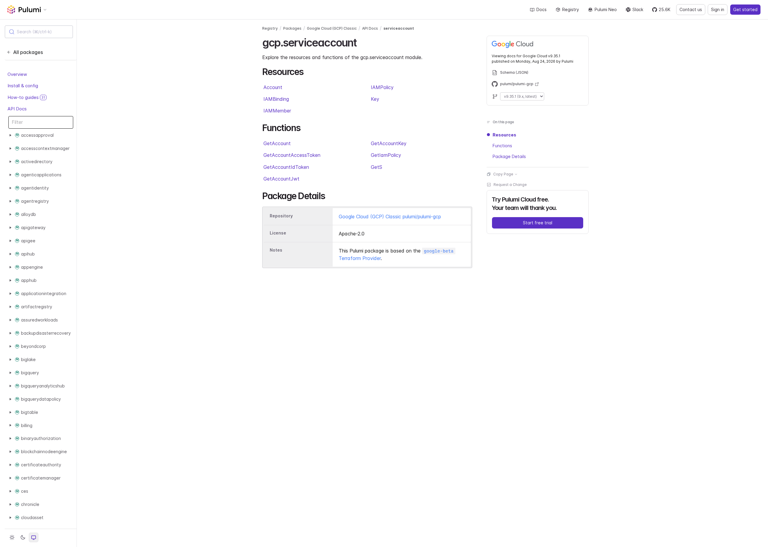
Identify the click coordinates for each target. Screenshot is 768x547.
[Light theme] (12, 537)
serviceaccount (398, 28)
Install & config (23, 85)
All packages (28, 52)
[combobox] (39, 31)
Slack (637, 9)
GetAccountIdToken (286, 167)
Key (375, 99)
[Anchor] (362, 41)
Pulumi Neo (606, 9)
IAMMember (277, 111)
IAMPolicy (382, 87)
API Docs (17, 109)
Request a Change (510, 184)
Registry (570, 9)
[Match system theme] (33, 537)
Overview (17, 74)
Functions (502, 145)
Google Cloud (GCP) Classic (332, 28)
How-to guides (26, 97)
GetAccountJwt (281, 179)
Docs (541, 9)
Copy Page (503, 174)
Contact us (691, 9)
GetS (376, 167)
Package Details (509, 156)
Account (272, 87)
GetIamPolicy (386, 155)
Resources (504, 134)
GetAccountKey (388, 143)
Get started (745, 9)
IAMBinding (276, 99)
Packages (292, 28)
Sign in (717, 9)
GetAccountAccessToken (291, 155)
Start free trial (537, 222)
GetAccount (277, 143)
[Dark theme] (23, 537)
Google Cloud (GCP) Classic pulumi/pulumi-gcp (390, 217)
